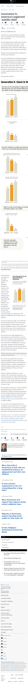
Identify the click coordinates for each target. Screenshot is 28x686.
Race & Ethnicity (5, 604)
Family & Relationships (6, 615)
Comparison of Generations (14, 429)
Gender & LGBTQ (5, 613)
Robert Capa (11, 389)
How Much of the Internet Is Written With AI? (14, 554)
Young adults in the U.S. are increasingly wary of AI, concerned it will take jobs (14, 563)
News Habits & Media (6, 627)
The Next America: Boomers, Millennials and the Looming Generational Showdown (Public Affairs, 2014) (13, 418)
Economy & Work (5, 618)
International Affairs (6, 598)
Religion (3, 607)
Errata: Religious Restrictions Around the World (12, 529)
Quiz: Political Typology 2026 (12, 558)
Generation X (23, 429)
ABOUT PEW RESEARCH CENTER (7, 662)
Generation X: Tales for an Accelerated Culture (12, 398)
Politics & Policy (4, 431)
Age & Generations (4, 429)
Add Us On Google (10, 28)
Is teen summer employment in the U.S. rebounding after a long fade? (12, 486)
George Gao (13, 31)
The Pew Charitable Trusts (11, 670)
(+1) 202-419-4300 (5, 591)
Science (3, 621)
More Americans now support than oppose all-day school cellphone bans (14, 501)
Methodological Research (7, 629)
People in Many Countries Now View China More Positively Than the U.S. (14, 569)
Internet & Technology (6, 624)
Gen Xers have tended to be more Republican (5, 295)
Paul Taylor (5, 31)
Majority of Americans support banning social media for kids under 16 (12, 515)
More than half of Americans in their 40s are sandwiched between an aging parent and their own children (13, 469)
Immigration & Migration (7, 601)
